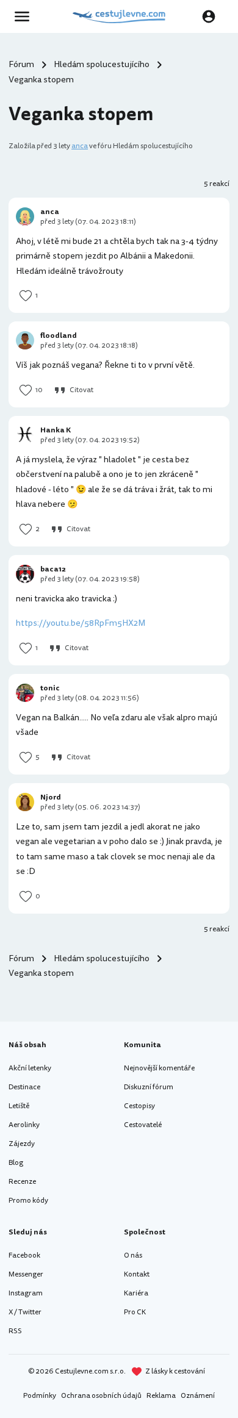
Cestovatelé (143, 1125)
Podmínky (39, 1396)
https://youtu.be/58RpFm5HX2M (80, 623)
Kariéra (136, 1293)
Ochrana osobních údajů (101, 1396)
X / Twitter (25, 1312)
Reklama (161, 1396)
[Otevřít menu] (25, 16)
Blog (16, 1163)
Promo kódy (28, 1200)
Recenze (22, 1181)
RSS (15, 1331)
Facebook (24, 1255)
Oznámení (198, 1396)
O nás (133, 1255)
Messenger (26, 1274)
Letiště (19, 1106)
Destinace (24, 1087)
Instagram (26, 1293)
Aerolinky (24, 1125)
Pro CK (135, 1312)
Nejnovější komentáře (159, 1068)
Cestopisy (139, 1106)
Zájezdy (22, 1144)
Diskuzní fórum (148, 1087)
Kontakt (137, 1274)
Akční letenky (30, 1068)
